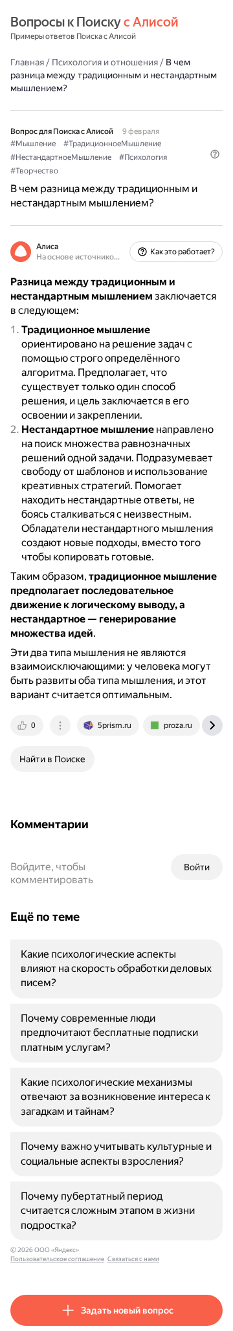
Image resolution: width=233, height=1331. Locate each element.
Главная (27, 62)
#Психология (143, 157)
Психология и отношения (105, 62)
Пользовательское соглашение (57, 1258)
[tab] (27, 725)
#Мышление (33, 143)
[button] (215, 154)
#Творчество (34, 170)
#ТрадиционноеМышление (112, 143)
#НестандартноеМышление (60, 157)
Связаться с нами (133, 1258)
